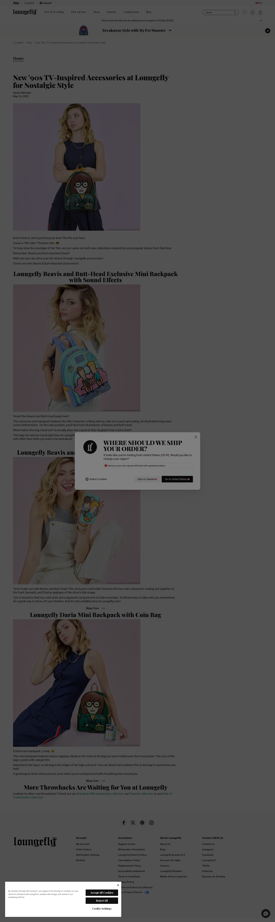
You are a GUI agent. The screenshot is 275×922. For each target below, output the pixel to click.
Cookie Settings (102, 908)
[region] (63, 899)
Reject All (102, 900)
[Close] (118, 885)
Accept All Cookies (101, 892)
